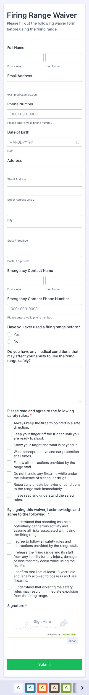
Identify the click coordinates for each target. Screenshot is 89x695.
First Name (14, 66)
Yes (17, 334)
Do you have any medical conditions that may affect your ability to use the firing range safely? (43, 356)
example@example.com (22, 94)
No (16, 341)
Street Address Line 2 (20, 199)
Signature (17, 605)
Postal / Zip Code (18, 261)
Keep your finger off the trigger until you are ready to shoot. (46, 436)
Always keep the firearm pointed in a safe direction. (47, 425)
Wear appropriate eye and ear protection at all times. (46, 454)
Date (10, 151)
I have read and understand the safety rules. (44, 497)
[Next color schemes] (82, 687)
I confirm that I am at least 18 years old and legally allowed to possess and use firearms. (45, 576)
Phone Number (20, 104)
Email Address (19, 75)
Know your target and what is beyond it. (46, 445)
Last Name (53, 66)
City (10, 220)
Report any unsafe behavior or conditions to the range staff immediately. (47, 486)
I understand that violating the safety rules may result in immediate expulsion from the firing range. (46, 591)
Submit (44, 664)
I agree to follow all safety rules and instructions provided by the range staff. (46, 543)
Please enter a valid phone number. (29, 122)
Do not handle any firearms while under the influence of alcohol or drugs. (45, 475)
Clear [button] (72, 641)
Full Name (15, 47)
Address (14, 160)
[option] (18, 687)
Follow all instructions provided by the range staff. (44, 464)
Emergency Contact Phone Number (38, 298)
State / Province (17, 240)
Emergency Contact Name (30, 270)
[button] (77, 142)
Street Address (16, 179)
